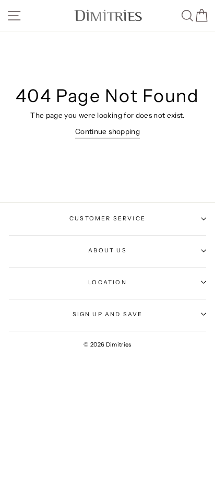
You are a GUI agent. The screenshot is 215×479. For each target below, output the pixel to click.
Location (107, 282)
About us (107, 250)
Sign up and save (108, 314)
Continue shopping (107, 131)
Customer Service (107, 218)
